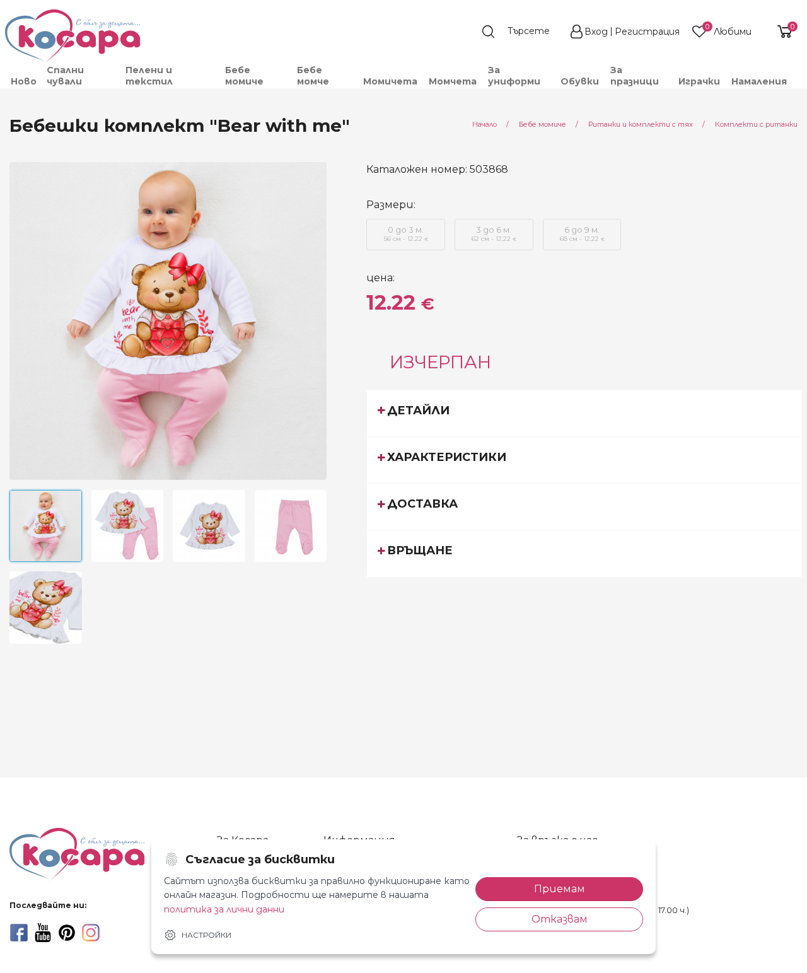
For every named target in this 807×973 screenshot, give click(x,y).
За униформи (514, 75)
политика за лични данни (224, 909)
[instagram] (90, 932)
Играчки (699, 81)
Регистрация (647, 31)
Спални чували (65, 75)
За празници (634, 75)
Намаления (759, 81)
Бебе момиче (244, 75)
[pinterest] (66, 932)
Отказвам (559, 919)
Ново (24, 81)
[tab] (584, 413)
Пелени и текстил (149, 75)
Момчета (453, 81)
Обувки (579, 81)
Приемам (559, 889)
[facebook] (18, 932)
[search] (522, 31)
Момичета (390, 81)
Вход (596, 31)
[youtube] (42, 932)
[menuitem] (23, 81)
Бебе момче (313, 75)
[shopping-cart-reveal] (779, 31)
